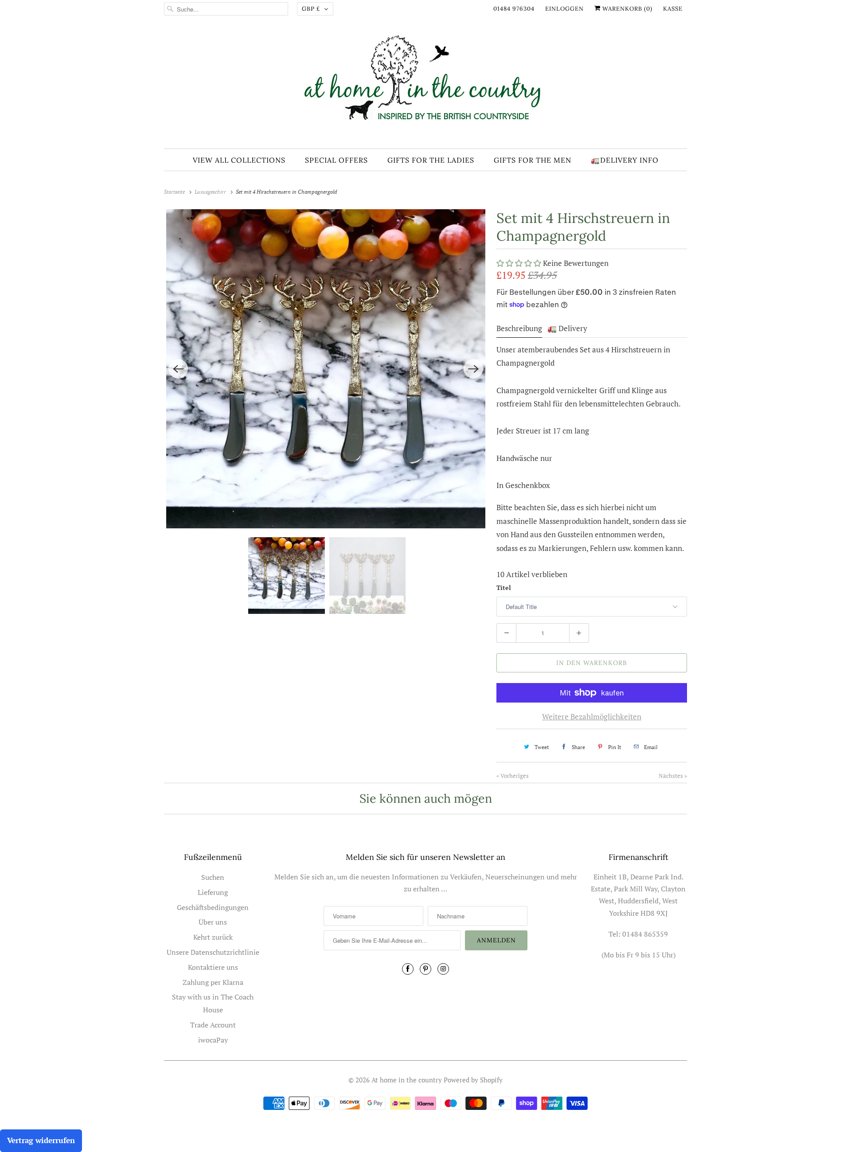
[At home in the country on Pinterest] (425, 969)
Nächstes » (673, 776)
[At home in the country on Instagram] (443, 969)
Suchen (212, 877)
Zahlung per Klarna (213, 982)
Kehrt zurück (213, 937)
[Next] (473, 369)
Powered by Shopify (473, 1079)
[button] (519, 263)
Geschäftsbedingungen (213, 907)
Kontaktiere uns (213, 967)
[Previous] (178, 369)
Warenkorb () (626, 8)
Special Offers (336, 160)
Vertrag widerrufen (41, 1140)
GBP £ (311, 8)
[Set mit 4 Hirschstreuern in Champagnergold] (325, 368)
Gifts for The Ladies (430, 160)
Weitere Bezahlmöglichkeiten (591, 716)
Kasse (673, 8)
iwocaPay (213, 1040)
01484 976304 (514, 8)
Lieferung (213, 892)
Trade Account (213, 1025)
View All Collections (239, 160)
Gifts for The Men (532, 160)
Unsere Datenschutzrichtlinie (213, 952)
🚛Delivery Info (625, 160)
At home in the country (406, 1079)
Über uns (213, 922)
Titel (503, 587)
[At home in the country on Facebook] (408, 969)
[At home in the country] (425, 85)
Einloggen (564, 8)
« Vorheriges (512, 776)
